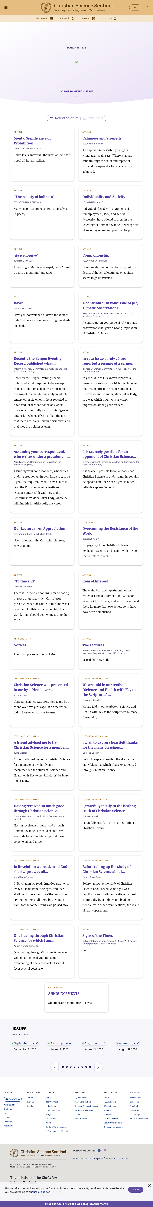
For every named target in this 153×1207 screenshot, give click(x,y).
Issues (20, 1028)
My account (135, 1098)
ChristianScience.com (113, 1127)
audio (57, 1131)
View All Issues (19, 1035)
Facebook (8, 1122)
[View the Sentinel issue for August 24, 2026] (93, 1043)
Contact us (14, 1099)
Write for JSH (9, 1105)
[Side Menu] (6, 7)
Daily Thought (81, 1119)
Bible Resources (53, 1110)
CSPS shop (135, 1114)
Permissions (111, 1158)
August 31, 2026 (59, 1049)
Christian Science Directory (86, 1106)
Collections (51, 1119)
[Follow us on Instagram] (105, 1151)
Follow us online (84, 1151)
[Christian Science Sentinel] (76, 7)
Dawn (18, 303)
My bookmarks (81, 1098)
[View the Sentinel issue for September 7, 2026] (25, 1043)
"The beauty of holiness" (34, 196)
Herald (30, 1106)
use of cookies (41, 1192)
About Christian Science (114, 1123)
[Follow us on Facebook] (99, 1151)
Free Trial (134, 1106)
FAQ (5, 1113)
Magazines (33, 1092)
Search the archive (83, 1102)
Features (80, 1092)
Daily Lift (107, 1110)
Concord (78, 1114)
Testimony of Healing (26, 678)
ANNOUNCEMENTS (63, 993)
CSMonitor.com (110, 1106)
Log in (135, 7)
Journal (30, 1098)
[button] (55, 1067)
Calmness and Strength (101, 138)
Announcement (22, 639)
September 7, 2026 (25, 1049)
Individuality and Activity (103, 196)
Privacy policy (96, 1158)
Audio (48, 1123)
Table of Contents (66, 118)
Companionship (95, 255)
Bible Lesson (109, 1114)
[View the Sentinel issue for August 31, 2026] (59, 1043)
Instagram (8, 1126)
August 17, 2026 (128, 1049)
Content (51, 1092)
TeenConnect (52, 1102)
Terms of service (80, 1158)
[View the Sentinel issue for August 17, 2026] (128, 1043)
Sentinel (30, 1102)
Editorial (87, 522)
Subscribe (134, 1102)
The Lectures (93, 645)
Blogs (48, 1114)
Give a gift (134, 1110)
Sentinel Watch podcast (56, 1127)
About (106, 1098)
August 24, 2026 (93, 1049)
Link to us (8, 1109)
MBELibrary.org (110, 1102)
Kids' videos (51, 1106)
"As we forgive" (26, 255)
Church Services (111, 1119)
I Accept (136, 1189)
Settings (135, 1092)
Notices (20, 645)
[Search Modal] (147, 7)
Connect (9, 1092)
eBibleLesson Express (84, 1110)
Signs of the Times (97, 935)
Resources (110, 1092)
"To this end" (25, 581)
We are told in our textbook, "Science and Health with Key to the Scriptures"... (109, 689)
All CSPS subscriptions (139, 1119)
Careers (7, 1117)
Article (18, 132)
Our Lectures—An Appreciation (39, 528)
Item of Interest (95, 581)
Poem (17, 297)
